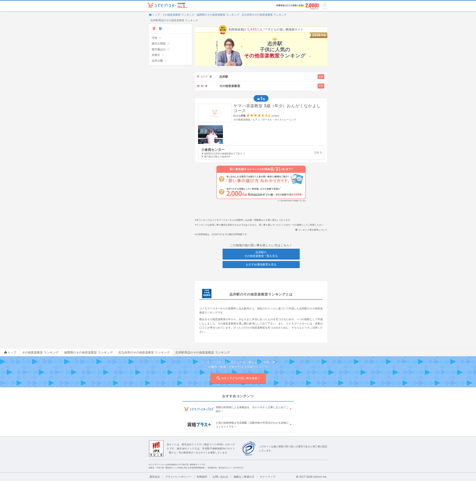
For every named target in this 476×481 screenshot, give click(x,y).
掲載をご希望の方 (244, 476)
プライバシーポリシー (178, 476)
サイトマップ (267, 476)
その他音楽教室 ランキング (178, 14)
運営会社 (154, 476)
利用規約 (202, 476)
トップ (156, 14)
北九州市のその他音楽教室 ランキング (264, 14)
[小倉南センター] (261, 153)
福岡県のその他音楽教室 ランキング (218, 14)
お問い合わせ (220, 476)
